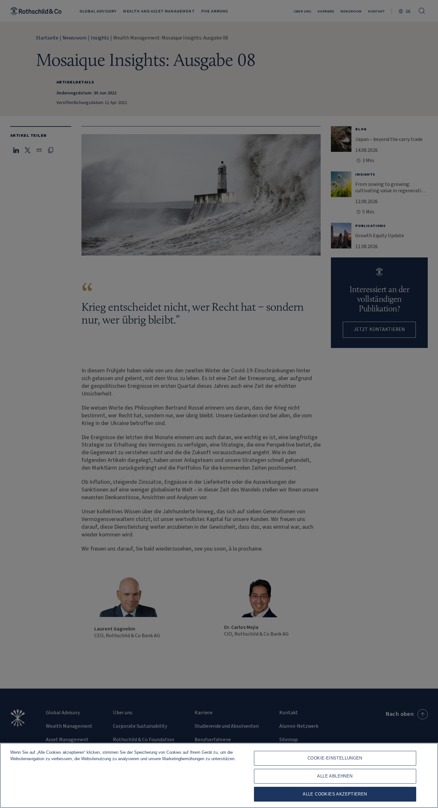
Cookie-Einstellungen (334, 758)
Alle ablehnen (334, 776)
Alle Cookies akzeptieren (335, 794)
